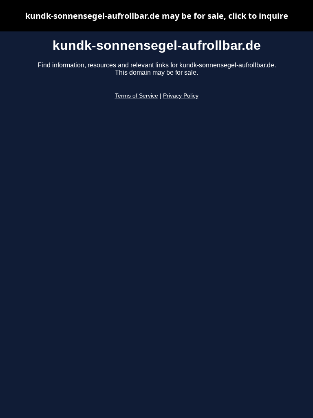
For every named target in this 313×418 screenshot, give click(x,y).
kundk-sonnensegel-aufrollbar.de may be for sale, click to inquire (156, 15)
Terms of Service (136, 96)
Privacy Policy (180, 96)
